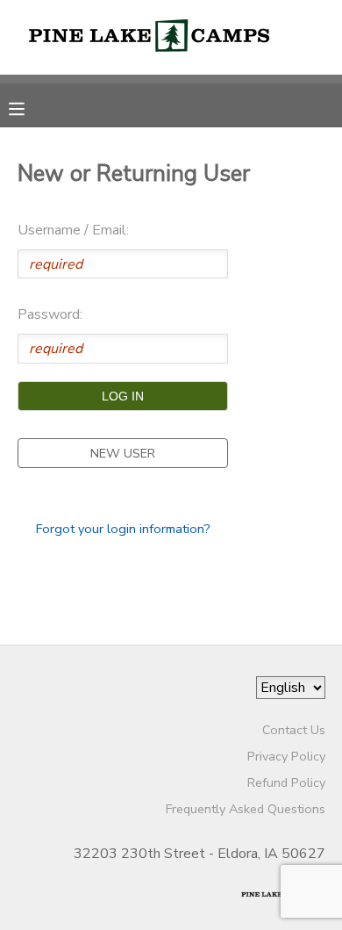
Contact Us (293, 730)
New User (122, 453)
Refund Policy (286, 782)
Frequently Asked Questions (245, 809)
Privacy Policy (286, 756)
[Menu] (30, 107)
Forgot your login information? (123, 528)
